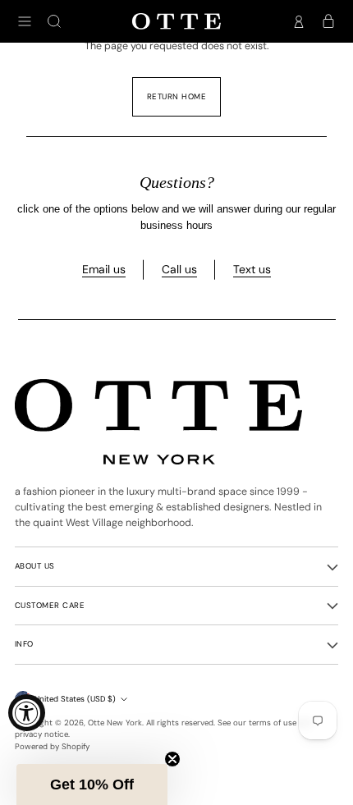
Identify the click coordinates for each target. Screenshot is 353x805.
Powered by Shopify (52, 746)
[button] (91, 784)
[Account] (299, 21)
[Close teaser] (172, 759)
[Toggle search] (54, 21)
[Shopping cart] (328, 21)
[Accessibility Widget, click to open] (26, 712)
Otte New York (115, 722)
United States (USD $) (75, 698)
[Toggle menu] (24, 21)
